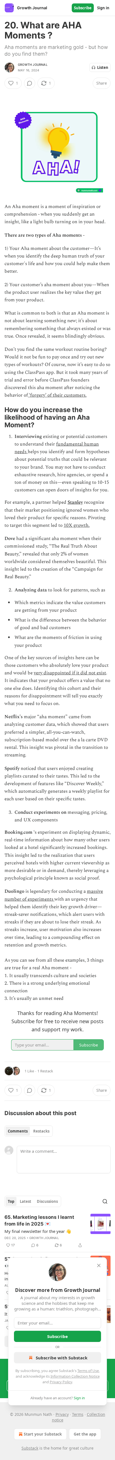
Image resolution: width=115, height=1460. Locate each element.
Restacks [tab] (41, 1131)
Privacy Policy (61, 1381)
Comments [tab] (18, 1131)
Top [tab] (11, 1201)
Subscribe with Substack (61, 1357)
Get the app (85, 1434)
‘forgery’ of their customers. (57, 395)
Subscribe (83, 7)
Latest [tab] (25, 1201)
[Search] (105, 1201)
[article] (57, 1231)
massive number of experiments (53, 895)
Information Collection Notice (75, 1376)
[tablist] (28, 1131)
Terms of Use (88, 1370)
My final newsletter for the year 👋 (37, 1231)
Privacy (62, 1414)
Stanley (75, 502)
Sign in (103, 7)
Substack (29, 1448)
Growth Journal (32, 65)
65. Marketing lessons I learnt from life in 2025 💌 (39, 1220)
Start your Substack (43, 1434)
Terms (77, 1414)
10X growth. (77, 525)
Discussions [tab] (47, 1201)
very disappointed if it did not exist (70, 673)
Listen (102, 67)
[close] (98, 1265)
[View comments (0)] (29, 83)
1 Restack (45, 1070)
